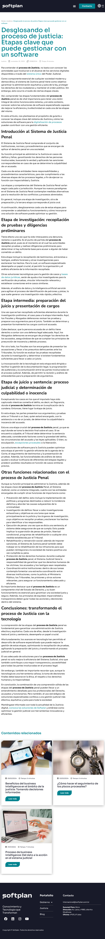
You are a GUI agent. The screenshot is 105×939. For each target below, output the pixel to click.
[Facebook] (6, 919)
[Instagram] (20, 919)
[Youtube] (27, 919)
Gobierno (45, 902)
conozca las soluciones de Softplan (27, 708)
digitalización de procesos (48, 122)
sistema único (34, 74)
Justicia (9, 21)
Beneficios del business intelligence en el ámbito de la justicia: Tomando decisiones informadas (24, 788)
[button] (74, 6)
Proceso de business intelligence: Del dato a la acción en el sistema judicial (26, 855)
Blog (42, 914)
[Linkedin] (13, 919)
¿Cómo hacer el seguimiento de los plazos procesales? (77, 785)
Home (3, 21)
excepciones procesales (28, 442)
